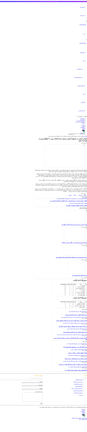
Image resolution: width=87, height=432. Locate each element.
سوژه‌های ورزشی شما (80, 121)
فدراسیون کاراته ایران (78, 384)
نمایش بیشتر (84, 197)
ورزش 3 (80, 395)
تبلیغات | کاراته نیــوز (81, 120)
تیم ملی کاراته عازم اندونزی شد (79, 275)
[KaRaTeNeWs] (83, 24)
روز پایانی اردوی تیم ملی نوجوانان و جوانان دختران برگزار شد (73, 326)
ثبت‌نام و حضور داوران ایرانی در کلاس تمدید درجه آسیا (74, 242)
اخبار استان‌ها (79, 69)
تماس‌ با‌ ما (83, 119)
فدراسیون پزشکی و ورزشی (76, 388)
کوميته (70, 195)
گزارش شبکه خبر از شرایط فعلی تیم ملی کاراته (76, 358)
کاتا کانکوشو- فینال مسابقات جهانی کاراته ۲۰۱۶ (76, 370)
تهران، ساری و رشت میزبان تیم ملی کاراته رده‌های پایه (74, 224)
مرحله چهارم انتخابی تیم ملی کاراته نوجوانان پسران (75, 332)
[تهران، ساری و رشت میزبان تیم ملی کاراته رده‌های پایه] (75, 222)
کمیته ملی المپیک (79, 379)
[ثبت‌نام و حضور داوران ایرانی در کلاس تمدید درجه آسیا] (75, 240)
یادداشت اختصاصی (81, 85)
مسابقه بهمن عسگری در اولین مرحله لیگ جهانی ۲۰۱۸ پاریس (73, 364)
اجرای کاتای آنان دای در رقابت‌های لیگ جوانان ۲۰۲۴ (75, 347)
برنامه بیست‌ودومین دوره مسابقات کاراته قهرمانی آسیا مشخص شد (71, 257)
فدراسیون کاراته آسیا (78, 392)
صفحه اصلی (82, 52)
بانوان (85, 195)
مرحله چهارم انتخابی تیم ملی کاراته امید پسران (76, 314)
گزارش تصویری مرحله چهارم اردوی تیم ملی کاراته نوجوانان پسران (71, 320)
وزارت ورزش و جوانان (77, 381)
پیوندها (83, 122)
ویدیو (84, 94)
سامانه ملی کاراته (78, 386)
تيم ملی (80, 195)
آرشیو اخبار (82, 118)
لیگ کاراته (83, 102)
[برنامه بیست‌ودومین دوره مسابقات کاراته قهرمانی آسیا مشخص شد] (75, 255)
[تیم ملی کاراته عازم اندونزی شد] (77, 273)
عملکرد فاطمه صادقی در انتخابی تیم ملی (77, 353)
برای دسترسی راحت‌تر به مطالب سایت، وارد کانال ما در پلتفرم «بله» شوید (72, 1)
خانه (86, 136)
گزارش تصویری (81, 110)
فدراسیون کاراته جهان (78, 390)
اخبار (84, 60)
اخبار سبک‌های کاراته (78, 77)
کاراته (75, 195)
